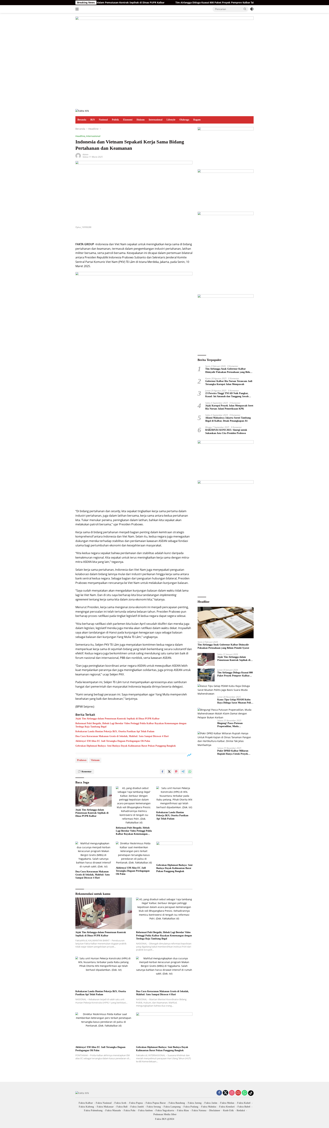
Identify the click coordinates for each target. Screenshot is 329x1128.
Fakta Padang (191, 1106)
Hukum (141, 119)
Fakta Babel (243, 1106)
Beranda (81, 119)
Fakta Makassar (105, 1106)
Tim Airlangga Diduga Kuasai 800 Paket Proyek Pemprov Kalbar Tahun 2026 (185, 2)
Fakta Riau (183, 1110)
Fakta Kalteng (86, 1106)
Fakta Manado (113, 1110)
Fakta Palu (129, 1110)
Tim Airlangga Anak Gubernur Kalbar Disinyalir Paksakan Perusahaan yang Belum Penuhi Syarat (228, 371)
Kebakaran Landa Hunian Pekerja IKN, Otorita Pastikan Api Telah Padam (114, 731)
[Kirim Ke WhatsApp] (189, 771)
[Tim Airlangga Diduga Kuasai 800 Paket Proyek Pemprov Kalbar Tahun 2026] (206, 675)
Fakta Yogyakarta (165, 1110)
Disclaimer (214, 1110)
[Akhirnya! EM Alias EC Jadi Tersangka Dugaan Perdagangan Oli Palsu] (134, 853)
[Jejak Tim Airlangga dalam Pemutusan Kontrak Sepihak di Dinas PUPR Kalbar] (93, 796)
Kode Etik (228, 1110)
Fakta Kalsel (243, 1103)
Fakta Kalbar (86, 1103)
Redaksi (241, 1110)
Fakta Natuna (199, 1110)
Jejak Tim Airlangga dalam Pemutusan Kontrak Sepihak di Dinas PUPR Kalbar (117, 718)
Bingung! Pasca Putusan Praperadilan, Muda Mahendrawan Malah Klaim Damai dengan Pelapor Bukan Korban (233, 725)
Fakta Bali (122, 1106)
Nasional (103, 119)
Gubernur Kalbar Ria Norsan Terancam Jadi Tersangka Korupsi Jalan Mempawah (228, 382)
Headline (80, 136)
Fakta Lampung (172, 1106)
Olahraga (184, 119)
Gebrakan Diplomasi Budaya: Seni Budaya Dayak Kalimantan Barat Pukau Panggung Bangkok (125, 746)
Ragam (197, 119)
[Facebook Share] (162, 771)
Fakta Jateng (195, 1103)
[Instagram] (232, 1093)
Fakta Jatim (210, 1103)
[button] (245, 9)
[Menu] (77, 9)
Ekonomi (127, 119)
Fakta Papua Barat (156, 1103)
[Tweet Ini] (169, 771)
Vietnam (95, 760)
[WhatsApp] (244, 1093)
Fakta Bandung (177, 1103)
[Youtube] (238, 1093)
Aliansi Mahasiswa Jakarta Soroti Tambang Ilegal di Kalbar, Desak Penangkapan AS (228, 419)
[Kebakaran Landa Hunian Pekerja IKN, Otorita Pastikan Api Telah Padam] (174, 797)
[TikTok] (251, 1093)
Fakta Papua (136, 1103)
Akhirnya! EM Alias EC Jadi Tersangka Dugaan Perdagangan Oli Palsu (112, 741)
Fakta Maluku (208, 1106)
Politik (115, 119)
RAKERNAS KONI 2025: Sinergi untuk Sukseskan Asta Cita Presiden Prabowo (226, 431)
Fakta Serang (154, 1106)
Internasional (155, 119)
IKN (92, 119)
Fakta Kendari (227, 1106)
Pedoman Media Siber (164, 1114)
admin (85, 154)
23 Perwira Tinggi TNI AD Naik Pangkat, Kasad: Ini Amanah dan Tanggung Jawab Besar (227, 395)
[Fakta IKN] (82, 110)
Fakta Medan (227, 1103)
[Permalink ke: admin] (78, 155)
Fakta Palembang (93, 1110)
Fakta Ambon (145, 1110)
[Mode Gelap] (252, 9)
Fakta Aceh (120, 1103)
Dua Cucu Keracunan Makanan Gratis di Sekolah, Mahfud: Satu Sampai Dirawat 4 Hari (122, 736)
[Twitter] (225, 1093)
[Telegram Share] (183, 771)
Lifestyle (171, 119)
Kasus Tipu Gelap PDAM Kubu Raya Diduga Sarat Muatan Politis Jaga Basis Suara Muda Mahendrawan (235, 701)
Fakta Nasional (104, 1103)
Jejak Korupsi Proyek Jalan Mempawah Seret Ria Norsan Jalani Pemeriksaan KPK (229, 407)
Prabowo (81, 760)
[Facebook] (219, 1093)
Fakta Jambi (137, 1106)
